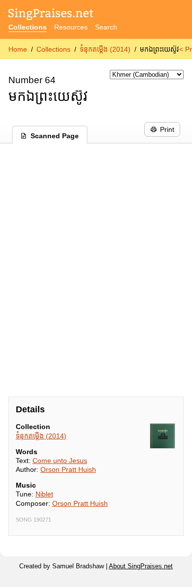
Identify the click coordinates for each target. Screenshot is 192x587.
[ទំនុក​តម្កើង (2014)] (162, 436)
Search (106, 27)
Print (167, 129)
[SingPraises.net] (51, 15)
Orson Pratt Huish (68, 469)
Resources (71, 27)
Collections (27, 27)
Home (17, 49)
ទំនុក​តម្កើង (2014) (105, 49)
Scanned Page (55, 136)
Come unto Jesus (59, 460)
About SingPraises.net (141, 566)
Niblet (44, 494)
